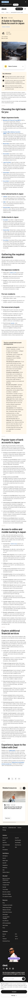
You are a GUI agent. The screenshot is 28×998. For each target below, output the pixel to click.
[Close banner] (25, 2)
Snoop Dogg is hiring (14, 958)
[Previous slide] (20, 788)
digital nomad (12, 750)
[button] (14, 66)
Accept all (14, 991)
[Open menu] (25, 9)
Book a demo (19, 8)
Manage (13, 995)
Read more (7, 818)
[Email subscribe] (23, 978)
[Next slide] (24, 788)
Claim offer (16, 4)
